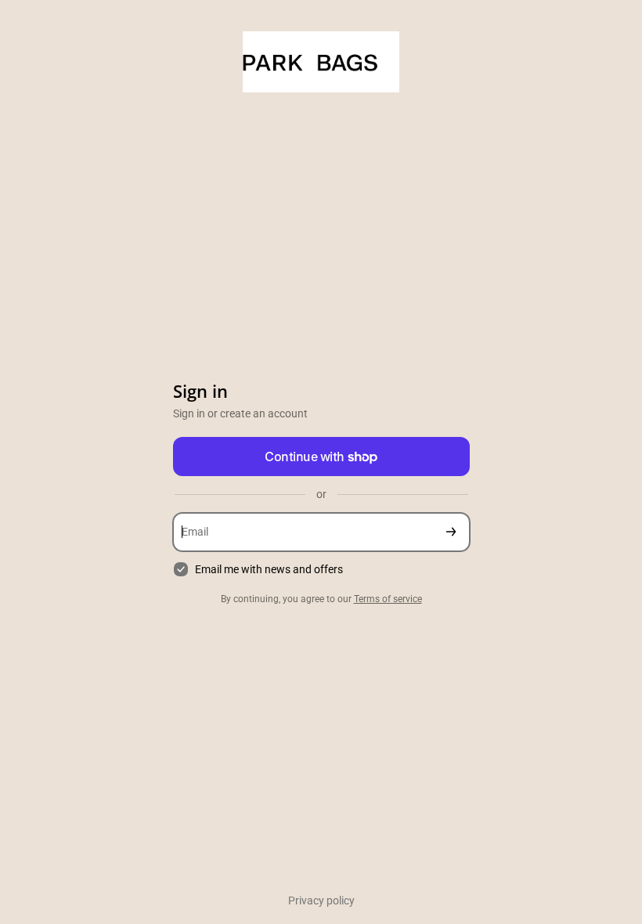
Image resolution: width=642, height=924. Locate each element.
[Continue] (451, 532)
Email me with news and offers (269, 569)
